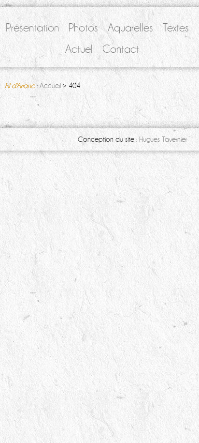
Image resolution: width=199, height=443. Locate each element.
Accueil (50, 85)
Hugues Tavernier (163, 139)
